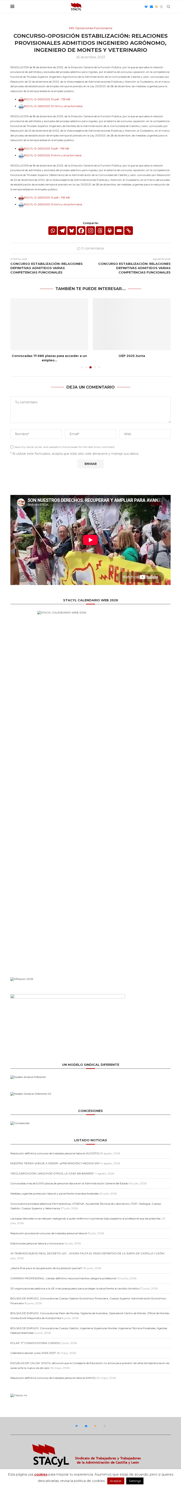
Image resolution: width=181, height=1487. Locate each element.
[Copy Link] (128, 230)
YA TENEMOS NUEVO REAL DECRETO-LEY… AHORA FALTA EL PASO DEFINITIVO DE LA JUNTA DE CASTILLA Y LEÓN (87, 1253)
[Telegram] (62, 230)
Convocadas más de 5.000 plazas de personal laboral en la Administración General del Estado (69, 1183)
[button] (16, 333)
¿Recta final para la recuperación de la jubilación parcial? (46, 1268)
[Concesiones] (19, 1123)
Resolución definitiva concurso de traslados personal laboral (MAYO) (53, 1377)
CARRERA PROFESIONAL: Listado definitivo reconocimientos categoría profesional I (63, 1278)
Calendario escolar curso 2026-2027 (33, 1353)
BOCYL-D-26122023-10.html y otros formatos (53, 106)
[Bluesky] (146, 6)
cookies (40, 1474)
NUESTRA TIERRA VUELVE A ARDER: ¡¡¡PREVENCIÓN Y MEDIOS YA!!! (55, 1163)
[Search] (168, 6)
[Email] (151, 6)
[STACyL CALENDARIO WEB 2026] (90, 787)
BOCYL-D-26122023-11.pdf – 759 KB (46, 148)
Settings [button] (135, 1481)
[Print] (109, 230)
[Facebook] (81, 230)
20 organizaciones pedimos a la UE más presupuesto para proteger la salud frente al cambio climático (75, 1288)
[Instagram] (90, 230)
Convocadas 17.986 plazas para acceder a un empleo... (49, 358)
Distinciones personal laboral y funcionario (37, 1243)
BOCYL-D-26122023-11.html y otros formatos (52, 155)
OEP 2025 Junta (132, 356)
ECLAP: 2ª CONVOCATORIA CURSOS (35, 1343)
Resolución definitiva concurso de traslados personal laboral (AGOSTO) (55, 1153)
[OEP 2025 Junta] (132, 324)
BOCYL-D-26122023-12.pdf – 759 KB (47, 197)
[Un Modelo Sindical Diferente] (28, 1077)
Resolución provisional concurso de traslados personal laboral (48, 1233)
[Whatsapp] (52, 230)
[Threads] (161, 6)
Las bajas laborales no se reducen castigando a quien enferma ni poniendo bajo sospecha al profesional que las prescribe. (85, 1218)
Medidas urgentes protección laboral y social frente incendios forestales (54, 1193)
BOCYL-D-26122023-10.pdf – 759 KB (47, 99)
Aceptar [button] (116, 1481)
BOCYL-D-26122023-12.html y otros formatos (53, 204)
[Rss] (156, 6)
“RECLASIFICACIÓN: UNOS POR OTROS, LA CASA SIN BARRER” (52, 1173)
